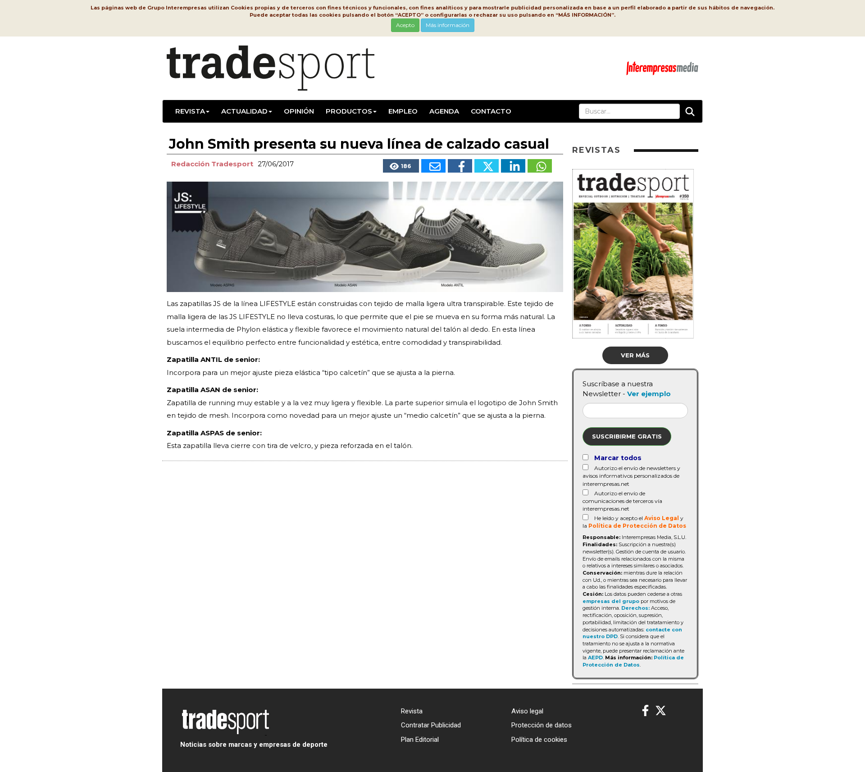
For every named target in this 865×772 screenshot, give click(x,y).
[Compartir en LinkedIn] (513, 166)
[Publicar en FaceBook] (460, 166)
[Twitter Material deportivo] (660, 711)
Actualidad (244, 111)
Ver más (635, 355)
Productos (349, 111)
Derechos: (635, 608)
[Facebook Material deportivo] (645, 711)
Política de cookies (539, 739)
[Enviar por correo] (433, 166)
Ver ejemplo (649, 393)
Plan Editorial (420, 739)
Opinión (299, 111)
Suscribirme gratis (627, 436)
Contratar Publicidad (431, 725)
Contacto (491, 111)
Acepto (405, 25)
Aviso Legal (661, 518)
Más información (447, 25)
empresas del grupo (611, 601)
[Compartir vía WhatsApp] (540, 166)
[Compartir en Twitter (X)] (486, 166)
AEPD (595, 657)
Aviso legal (527, 711)
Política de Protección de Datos (637, 525)
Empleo (403, 111)
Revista (190, 111)
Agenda (444, 111)
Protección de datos (541, 725)
